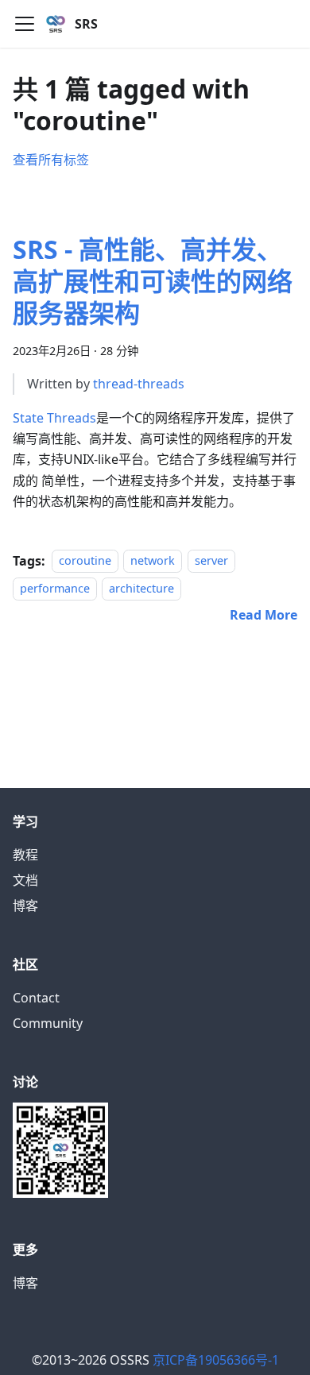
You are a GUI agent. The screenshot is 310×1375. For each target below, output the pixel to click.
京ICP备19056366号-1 (216, 1360)
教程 (25, 854)
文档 (25, 880)
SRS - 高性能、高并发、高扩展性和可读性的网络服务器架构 (153, 281)
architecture (141, 588)
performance (55, 588)
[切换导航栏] (25, 24)
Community (48, 1023)
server (211, 561)
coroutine (85, 561)
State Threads (54, 418)
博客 (25, 905)
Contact (36, 997)
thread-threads (138, 383)
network (152, 561)
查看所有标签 (51, 159)
